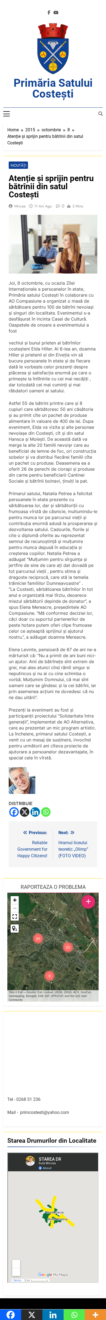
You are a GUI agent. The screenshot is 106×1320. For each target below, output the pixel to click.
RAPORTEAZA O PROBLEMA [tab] (53, 887)
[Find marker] (15, 928)
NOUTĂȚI (18, 165)
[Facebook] (14, 812)
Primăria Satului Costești (53, 88)
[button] (68, 947)
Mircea (20, 206)
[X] (24, 812)
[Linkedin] (35, 812)
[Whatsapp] (46, 812)
